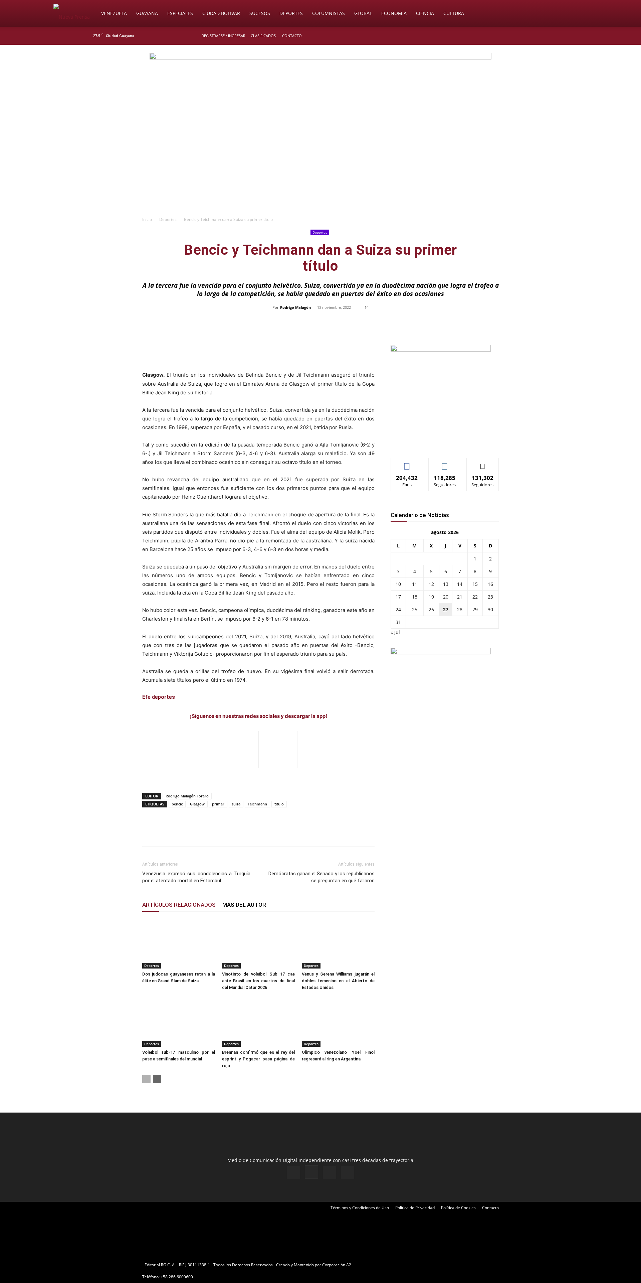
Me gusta (407, 463)
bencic (177, 803)
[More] (461, 322)
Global (363, 13)
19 (431, 597)
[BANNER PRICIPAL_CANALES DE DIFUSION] (320, 82)
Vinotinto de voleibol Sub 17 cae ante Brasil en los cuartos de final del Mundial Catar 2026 (258, 981)
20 (445, 597)
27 (445, 609)
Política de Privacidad (415, 1207)
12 (431, 584)
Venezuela (114, 13)
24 (398, 609)
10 (398, 584)
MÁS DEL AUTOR (244, 904)
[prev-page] (146, 1079)
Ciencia (425, 13)
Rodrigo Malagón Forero (187, 795)
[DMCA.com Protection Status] (404, 1265)
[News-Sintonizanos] (441, 350)
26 (431, 609)
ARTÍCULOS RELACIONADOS (179, 904)
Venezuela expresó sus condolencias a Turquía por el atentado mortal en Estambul (196, 877)
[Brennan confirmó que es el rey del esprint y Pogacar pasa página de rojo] (258, 1022)
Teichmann (257, 803)
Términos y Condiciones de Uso (360, 1207)
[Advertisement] (320, 162)
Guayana (147, 13)
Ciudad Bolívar (221, 13)
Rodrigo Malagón (295, 307)
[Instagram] (527, 36)
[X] (538, 36)
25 (414, 609)
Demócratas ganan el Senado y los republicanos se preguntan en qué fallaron (321, 877)
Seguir (444, 463)
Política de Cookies (458, 1207)
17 (398, 597)
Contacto (292, 35)
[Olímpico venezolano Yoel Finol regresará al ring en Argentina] (338, 1022)
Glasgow (197, 803)
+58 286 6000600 (177, 1277)
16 (490, 584)
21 (459, 597)
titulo (279, 803)
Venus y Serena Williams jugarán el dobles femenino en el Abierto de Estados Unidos (338, 981)
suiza (236, 803)
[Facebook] (516, 36)
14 (459, 584)
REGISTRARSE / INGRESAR (223, 35)
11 (414, 584)
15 (475, 584)
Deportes (291, 13)
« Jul (395, 632)
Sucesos (259, 13)
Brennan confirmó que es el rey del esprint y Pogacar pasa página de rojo (258, 1059)
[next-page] (157, 1079)
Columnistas (328, 13)
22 (475, 597)
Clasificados (263, 35)
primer (218, 803)
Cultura (453, 13)
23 (490, 597)
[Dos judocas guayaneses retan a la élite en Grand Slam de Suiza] (178, 943)
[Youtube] (549, 36)
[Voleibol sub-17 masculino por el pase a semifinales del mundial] (178, 1022)
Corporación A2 (336, 1265)
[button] (580, 14)
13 (445, 584)
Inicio (147, 219)
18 (414, 597)
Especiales (180, 13)
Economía (394, 13)
